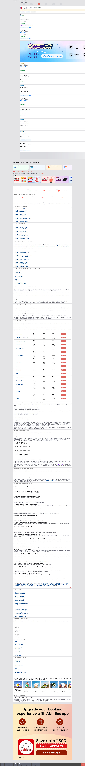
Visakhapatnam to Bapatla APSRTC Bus (21, 262)
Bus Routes (18, 171)
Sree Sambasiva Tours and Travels (52, 246)
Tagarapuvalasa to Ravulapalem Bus (21, 599)
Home (14, 171)
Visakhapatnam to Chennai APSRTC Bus (21, 266)
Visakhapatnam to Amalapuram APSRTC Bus (22, 256)
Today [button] (22, 2)
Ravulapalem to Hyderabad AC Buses (21, 609)
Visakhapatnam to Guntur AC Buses (20, 231)
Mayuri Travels (43, 247)
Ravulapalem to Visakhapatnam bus (50, 480)
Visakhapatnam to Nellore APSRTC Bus (21, 253)
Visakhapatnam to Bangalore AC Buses (21, 239)
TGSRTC (25, 689)
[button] (24, 4)
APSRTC (16, 244)
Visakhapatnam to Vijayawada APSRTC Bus (22, 259)
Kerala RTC (44, 689)
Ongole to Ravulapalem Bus (19, 596)
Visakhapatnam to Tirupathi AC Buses (21, 227)
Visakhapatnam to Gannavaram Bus (20, 212)
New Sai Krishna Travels (22, 247)
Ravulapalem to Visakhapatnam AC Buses (21, 610)
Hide (70, 587)
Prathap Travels (17, 284)
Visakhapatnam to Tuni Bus (19, 219)
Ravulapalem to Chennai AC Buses (20, 616)
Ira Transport (48, 247)
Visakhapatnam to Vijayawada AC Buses (21, 232)
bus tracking (44, 561)
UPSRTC (70, 689)
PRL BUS (65, 246)
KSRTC (34, 689)
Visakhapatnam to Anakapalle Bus (20, 215)
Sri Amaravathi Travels (42, 246)
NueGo (17, 247)
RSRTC (61, 689)
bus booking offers (61, 464)
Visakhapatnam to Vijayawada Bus (20, 214)
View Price (63, 333)
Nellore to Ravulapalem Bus (19, 600)
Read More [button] (42, 173)
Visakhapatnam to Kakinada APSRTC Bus (21, 263)
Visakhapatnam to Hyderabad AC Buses (21, 225)
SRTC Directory (43, 679)
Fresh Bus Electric (53, 247)
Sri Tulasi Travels (23, 246)
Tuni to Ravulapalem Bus (19, 604)
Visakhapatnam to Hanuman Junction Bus (21, 221)
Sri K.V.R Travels (36, 246)
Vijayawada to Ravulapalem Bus (20, 597)
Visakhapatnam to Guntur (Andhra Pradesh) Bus (22, 218)
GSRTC (52, 689)
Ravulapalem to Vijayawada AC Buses (21, 612)
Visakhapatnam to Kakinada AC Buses (21, 228)
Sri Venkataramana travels (20, 341)
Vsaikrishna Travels (52, 245)
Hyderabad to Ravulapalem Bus (20, 592)
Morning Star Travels (38, 247)
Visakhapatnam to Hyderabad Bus (20, 208)
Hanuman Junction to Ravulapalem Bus (21, 603)
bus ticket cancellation (60, 542)
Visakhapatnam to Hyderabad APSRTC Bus (22, 252)
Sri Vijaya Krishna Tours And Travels (61, 245)
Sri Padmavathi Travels (30, 246)
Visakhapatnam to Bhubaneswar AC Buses (22, 238)
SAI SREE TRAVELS (60, 246)
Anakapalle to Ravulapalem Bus (20, 593)
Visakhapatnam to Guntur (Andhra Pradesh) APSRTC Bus (24, 255)
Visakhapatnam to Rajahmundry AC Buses (21, 235)
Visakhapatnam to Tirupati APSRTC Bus (21, 260)
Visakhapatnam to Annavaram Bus (20, 211)
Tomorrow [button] (25, 2)
